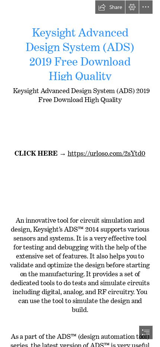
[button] (110, 7)
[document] (80, 173)
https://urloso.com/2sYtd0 (106, 151)
